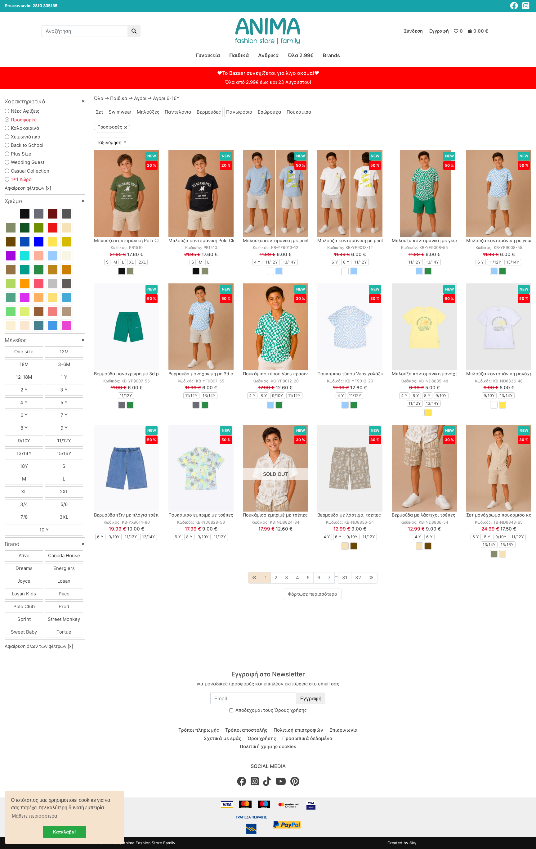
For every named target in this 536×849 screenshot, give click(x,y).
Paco (64, 594)
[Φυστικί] (11, 283)
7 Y (64, 415)
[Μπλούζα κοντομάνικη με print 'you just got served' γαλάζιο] (275, 193)
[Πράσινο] (38, 269)
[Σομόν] (38, 255)
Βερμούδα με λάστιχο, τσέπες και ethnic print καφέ (371, 514)
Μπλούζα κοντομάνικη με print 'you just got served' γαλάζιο (306, 240)
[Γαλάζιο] (52, 255)
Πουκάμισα (299, 112)
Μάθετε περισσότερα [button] (34, 816)
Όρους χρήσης (291, 710)
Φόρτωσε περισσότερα (312, 594)
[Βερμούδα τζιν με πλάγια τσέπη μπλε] (126, 468)
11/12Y (64, 441)
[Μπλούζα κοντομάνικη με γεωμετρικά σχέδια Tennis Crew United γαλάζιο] (498, 193)
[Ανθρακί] (66, 283)
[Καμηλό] (52, 269)
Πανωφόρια (239, 112)
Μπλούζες (148, 112)
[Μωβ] (11, 255)
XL (24, 491)
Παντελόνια (178, 112)
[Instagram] (525, 5)
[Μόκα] (66, 311)
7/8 (24, 517)
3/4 (24, 504)
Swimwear (120, 112)
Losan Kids (24, 594)
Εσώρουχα (269, 112)
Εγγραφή (310, 698)
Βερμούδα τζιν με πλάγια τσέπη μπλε (133, 514)
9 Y (64, 428)
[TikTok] (267, 781)
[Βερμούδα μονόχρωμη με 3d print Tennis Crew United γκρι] (201, 326)
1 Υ (64, 377)
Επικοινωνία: (18, 5)
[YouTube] (280, 781)
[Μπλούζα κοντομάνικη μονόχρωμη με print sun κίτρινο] (424, 326)
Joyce (23, 581)
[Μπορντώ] (52, 214)
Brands (331, 55)
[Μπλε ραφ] (38, 325)
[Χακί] (11, 228)
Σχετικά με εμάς (222, 738)
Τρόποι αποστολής (246, 730)
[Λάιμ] (24, 311)
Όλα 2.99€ (301, 55)
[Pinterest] (294, 781)
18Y (24, 466)
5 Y (64, 402)
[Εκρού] (66, 255)
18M (24, 364)
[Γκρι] (38, 214)
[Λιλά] (24, 297)
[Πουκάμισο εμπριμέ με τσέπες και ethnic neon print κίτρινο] (201, 468)
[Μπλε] (24, 241)
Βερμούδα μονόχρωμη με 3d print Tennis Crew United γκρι (230, 373)
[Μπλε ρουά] (38, 241)
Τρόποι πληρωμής (198, 730)
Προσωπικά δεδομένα (307, 738)
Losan (63, 581)
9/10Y (24, 441)
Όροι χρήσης (262, 738)
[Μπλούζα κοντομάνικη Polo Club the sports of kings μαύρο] (201, 193)
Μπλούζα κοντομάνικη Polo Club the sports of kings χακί (155, 240)
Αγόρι (140, 98)
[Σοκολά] (38, 311)
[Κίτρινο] (52, 241)
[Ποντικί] (66, 214)
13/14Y (24, 453)
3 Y (64, 390)
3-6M (64, 364)
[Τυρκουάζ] (66, 297)
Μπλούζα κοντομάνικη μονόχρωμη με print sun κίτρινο (450, 373)
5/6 (64, 504)
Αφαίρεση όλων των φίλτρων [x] (39, 646)
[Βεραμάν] (24, 255)
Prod (64, 606)
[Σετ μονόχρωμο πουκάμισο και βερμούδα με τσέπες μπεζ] (498, 468)
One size (24, 352)
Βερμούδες (209, 112)
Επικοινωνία (343, 730)
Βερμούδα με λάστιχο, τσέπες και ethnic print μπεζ (446, 514)
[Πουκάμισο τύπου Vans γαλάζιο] (349, 326)
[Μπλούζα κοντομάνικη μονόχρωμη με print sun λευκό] (498, 326)
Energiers (64, 568)
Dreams (24, 568)
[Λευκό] (11, 214)
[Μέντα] (11, 297)
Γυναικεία (208, 55)
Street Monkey (64, 619)
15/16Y (64, 453)
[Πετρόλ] (24, 269)
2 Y (24, 390)
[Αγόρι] (52, 325)
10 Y (44, 530)
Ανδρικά (268, 55)
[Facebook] (514, 5)
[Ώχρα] (38, 297)
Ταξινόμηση (110, 142)
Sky (413, 843)
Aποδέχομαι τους (271, 710)
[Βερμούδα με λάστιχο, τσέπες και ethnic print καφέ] (349, 468)
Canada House (64, 555)
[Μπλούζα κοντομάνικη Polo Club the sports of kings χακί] (126, 193)
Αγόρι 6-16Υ (166, 98)
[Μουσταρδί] (66, 241)
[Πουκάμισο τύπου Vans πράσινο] (275, 326)
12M (64, 352)
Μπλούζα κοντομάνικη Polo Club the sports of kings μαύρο (231, 240)
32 (358, 577)
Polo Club (24, 606)
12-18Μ (24, 377)
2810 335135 (45, 5)
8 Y (24, 428)
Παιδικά (239, 55)
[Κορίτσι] (66, 325)
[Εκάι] (66, 269)
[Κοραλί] (38, 283)
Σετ (99, 112)
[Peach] (52, 311)
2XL (64, 491)
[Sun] (52, 297)
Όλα (99, 98)
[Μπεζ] (66, 228)
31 (344, 577)
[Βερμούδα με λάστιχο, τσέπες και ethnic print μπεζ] (424, 468)
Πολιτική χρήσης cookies (268, 746)
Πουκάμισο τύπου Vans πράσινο (276, 373)
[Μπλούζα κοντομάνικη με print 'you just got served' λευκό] (349, 193)
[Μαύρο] (24, 214)
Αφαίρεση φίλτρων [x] (28, 188)
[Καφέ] (11, 241)
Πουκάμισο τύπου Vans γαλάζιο (351, 373)
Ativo (24, 555)
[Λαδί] (38, 228)
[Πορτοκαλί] (24, 283)
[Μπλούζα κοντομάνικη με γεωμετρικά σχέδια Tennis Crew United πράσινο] (424, 193)
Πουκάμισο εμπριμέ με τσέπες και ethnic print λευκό (299, 514)
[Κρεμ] (24, 325)
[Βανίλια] (11, 325)
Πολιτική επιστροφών (298, 730)
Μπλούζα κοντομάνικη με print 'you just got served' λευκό (379, 240)
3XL (64, 517)
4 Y (24, 402)
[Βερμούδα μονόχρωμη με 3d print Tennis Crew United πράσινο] (126, 326)
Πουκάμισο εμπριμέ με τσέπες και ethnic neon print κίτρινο (231, 514)
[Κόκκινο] (52, 228)
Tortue (63, 632)
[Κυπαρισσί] (24, 228)
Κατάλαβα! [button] (64, 831)
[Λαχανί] (11, 311)
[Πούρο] (11, 269)
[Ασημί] (52, 283)
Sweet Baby (24, 632)
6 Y (24, 415)
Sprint (24, 619)
